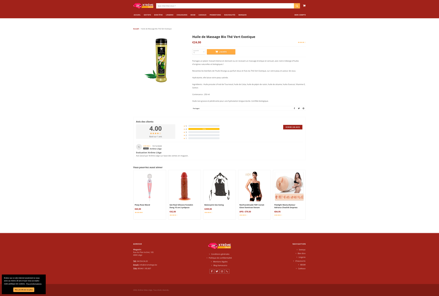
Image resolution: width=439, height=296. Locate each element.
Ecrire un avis (293, 127)
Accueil (136, 29)
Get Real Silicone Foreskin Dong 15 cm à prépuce (181, 206)
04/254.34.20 (142, 261)
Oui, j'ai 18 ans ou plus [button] (24, 290)
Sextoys (302, 249)
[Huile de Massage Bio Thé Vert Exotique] (160, 60)
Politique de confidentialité (220, 258)
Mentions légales (220, 261)
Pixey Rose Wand (142, 205)
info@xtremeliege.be (148, 265)
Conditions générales (220, 254)
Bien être (301, 253)
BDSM (302, 264)
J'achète (222, 52)
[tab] (198, 126)
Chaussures (300, 261)
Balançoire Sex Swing (214, 205)
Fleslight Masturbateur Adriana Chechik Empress (285, 206)
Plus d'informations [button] (33, 284)
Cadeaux (301, 268)
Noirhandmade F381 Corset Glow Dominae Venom (251, 206)
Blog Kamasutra (220, 265)
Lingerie (302, 257)
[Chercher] (297, 5)
